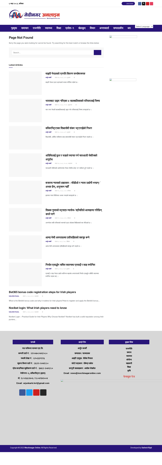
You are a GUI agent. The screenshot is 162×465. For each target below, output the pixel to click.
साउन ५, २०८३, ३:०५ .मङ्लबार (30, 296)
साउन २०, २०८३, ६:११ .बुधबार (62, 132)
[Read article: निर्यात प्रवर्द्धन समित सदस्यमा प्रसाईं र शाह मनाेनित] (25, 274)
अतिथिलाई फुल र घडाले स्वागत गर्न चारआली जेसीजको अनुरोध (71, 157)
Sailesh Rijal (14, 296)
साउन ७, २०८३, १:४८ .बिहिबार (62, 241)
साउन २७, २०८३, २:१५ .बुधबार (62, 77)
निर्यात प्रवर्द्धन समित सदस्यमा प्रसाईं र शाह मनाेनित (70, 265)
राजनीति (37, 28)
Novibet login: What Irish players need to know (38, 308)
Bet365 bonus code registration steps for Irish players (42, 292)
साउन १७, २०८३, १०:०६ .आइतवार (63, 163)
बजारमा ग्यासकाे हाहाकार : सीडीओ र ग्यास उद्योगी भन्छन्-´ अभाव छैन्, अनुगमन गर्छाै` (73, 185)
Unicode (129, 4)
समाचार (24, 28)
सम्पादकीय (118, 28)
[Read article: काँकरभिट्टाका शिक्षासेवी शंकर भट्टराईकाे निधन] (25, 138)
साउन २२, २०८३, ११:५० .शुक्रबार (63, 105)
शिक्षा (58, 28)
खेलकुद (82, 28)
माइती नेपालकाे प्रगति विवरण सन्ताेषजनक (65, 73)
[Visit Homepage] (35, 16)
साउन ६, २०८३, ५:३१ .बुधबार (62, 269)
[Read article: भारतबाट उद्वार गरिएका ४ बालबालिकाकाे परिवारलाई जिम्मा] (25, 110)
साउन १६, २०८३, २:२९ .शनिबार (62, 191)
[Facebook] (22, 392)
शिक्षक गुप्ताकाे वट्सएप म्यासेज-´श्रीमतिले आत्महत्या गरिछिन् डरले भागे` (74, 212)
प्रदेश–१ (69, 28)
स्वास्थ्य (48, 28)
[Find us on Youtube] (147, 3)
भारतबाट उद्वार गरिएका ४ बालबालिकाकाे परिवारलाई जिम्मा (73, 101)
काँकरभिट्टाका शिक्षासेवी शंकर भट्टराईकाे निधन (69, 128)
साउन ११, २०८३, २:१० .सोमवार (62, 218)
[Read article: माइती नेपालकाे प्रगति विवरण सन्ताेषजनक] (25, 83)
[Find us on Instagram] (151, 3)
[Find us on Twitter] (143, 3)
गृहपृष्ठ (14, 28)
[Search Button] (97, 52)
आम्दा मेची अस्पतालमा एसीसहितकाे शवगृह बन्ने (67, 237)
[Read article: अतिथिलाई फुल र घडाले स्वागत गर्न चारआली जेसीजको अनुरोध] (25, 165)
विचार (92, 28)
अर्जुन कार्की (48, 77)
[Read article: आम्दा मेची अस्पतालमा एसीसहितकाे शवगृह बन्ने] (25, 247)
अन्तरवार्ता (104, 28)
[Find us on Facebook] (139, 3)
